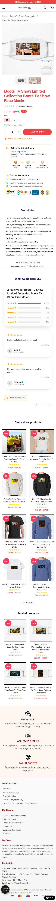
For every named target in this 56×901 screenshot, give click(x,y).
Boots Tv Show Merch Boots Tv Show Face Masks (15, 647)
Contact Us (7, 826)
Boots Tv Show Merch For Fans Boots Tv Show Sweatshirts (41, 587)
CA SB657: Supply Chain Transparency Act (20, 803)
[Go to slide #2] (35, 80)
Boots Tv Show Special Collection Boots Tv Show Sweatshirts (41, 501)
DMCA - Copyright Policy (13, 800)
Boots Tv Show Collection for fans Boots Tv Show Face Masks (40, 690)
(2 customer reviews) (24, 106)
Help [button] (51, 898)
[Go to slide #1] (21, 80)
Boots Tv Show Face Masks (15, 20)
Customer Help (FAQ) (12, 830)
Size (6, 116)
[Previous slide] (6, 49)
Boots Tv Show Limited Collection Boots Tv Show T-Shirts (41, 459)
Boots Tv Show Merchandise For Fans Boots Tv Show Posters (14, 459)
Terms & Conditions (11, 792)
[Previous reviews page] (36, 404)
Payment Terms (9, 819)
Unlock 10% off (5, 889)
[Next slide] (50, 49)
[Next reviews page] (49, 404)
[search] (44, 7)
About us (6, 789)
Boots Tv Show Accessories (23, 16)
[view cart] (52, 7)
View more (28, 603)
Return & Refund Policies (13, 823)
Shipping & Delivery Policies (14, 815)
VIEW (14, 451)
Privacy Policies (9, 796)
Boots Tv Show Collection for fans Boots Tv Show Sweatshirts (42, 544)
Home (5, 16)
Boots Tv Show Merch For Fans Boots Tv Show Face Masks (15, 690)
